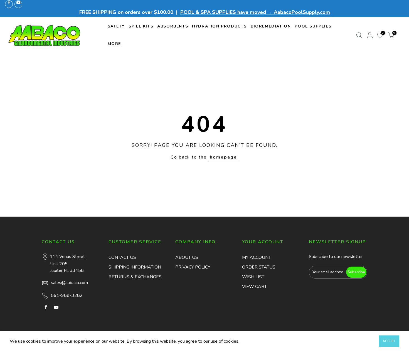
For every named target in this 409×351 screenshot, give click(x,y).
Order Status (258, 267)
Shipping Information (135, 267)
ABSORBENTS (172, 26)
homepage (223, 157)
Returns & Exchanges (135, 277)
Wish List (253, 277)
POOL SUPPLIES (313, 26)
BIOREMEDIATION (271, 26)
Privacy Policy (192, 267)
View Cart (254, 287)
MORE (114, 43)
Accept (389, 341)
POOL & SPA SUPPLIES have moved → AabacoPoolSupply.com (255, 12)
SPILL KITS (141, 26)
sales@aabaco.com (69, 283)
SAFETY (116, 26)
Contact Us (122, 257)
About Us (186, 257)
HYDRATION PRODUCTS (219, 26)
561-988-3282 (67, 295)
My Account (256, 257)
